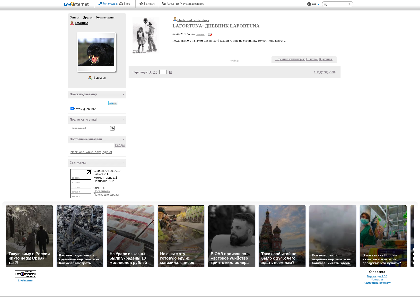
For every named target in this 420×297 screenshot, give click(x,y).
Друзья (88, 17)
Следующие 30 (324, 72)
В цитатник (325, 59)
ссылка (200, 34)
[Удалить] (210, 34)
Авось (170, 3)
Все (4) (120, 145)
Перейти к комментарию (290, 59)
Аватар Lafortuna (96, 52)
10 (170, 72)
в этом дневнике (85, 109)
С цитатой (312, 59)
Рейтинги (149, 3)
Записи (74, 17)
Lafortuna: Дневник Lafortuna (216, 25)
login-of (107, 152)
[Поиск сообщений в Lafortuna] (112, 103)
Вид (315, 5)
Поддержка (309, 4)
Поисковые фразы (106, 194)
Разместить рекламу (377, 282)
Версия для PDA (377, 276)
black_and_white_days (193, 20)
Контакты (377, 279)
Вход (127, 3)
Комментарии (105, 17)
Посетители (102, 191)
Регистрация (110, 3)
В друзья (100, 77)
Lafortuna (72, 23)
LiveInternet (77, 4)
